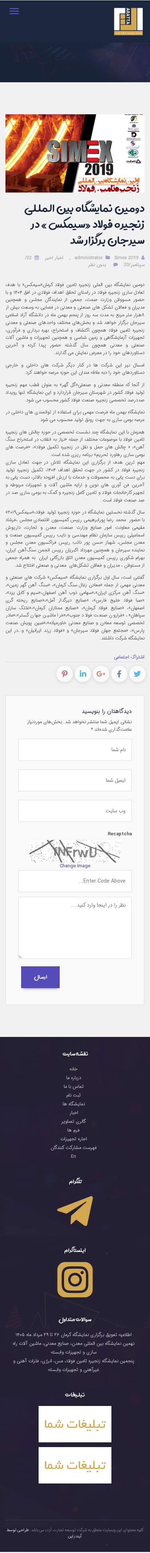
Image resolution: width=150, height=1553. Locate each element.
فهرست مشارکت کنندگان (74, 1148)
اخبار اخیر (54, 258)
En (73, 1156)
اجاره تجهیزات (73, 1139)
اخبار (73, 1113)
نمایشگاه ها (74, 1104)
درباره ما (73, 1078)
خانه (74, 1069)
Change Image (75, 866)
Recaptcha (120, 834)
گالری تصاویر (73, 1121)
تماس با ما (74, 1086)
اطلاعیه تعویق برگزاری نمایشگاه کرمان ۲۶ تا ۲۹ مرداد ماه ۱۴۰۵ (74, 1335)
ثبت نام (73, 1095)
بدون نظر (97, 265)
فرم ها (73, 1130)
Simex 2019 (126, 258)
